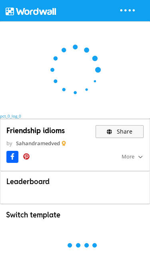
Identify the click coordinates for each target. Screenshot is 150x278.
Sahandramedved (38, 143)
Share (123, 131)
